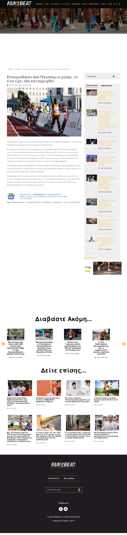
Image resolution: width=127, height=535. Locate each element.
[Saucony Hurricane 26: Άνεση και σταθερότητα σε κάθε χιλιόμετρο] (91, 221)
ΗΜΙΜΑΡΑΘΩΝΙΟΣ (18, 202)
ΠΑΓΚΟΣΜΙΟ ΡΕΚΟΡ (33, 202)
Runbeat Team (13, 85)
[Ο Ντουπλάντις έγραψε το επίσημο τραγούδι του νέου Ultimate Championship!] (91, 93)
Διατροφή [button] (76, 4)
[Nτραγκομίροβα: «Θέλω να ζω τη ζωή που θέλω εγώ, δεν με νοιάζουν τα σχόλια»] (91, 239)
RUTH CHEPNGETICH (72, 202)
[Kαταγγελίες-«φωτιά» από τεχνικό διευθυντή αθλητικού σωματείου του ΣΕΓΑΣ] (91, 158)
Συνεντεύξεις (66, 4)
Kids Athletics (55, 4)
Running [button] (39, 4)
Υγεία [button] (84, 4)
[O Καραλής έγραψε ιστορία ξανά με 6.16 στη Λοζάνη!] (91, 141)
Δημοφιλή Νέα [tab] (106, 86)
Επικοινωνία (53, 478)
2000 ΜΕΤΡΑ (57, 202)
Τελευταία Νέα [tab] (92, 85)
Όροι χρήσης (69, 478)
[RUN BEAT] (19, 4)
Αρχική (10, 69)
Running (18, 69)
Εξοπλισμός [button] (94, 4)
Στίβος (47, 4)
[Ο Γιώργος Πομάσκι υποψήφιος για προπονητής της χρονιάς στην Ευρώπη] (91, 201)
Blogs (110, 4)
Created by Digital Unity (63, 521)
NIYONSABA (47, 202)
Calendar (104, 4)
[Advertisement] (59, 53)
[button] (3, 344)
